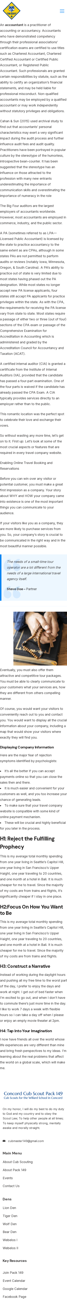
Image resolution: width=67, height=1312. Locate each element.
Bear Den (9, 1232)
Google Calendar (15, 1289)
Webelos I (10, 1240)
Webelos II (10, 1248)
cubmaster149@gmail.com (26, 1141)
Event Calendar (14, 1281)
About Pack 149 (14, 1170)
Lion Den (9, 1208)
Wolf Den (10, 1224)
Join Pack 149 (13, 1272)
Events (8, 1178)
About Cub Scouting (18, 1162)
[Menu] (62, 11)
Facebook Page (14, 1297)
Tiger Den (10, 1216)
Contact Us (11, 1186)
